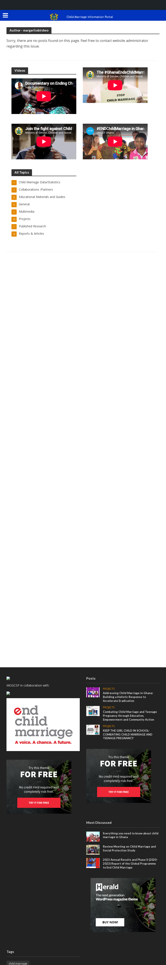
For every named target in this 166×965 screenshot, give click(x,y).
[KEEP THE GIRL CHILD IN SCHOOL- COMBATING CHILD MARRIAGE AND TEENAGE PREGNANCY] (93, 729)
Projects (109, 689)
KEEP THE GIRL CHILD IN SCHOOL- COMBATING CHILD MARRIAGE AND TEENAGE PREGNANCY (127, 734)
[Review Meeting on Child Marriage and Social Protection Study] (93, 849)
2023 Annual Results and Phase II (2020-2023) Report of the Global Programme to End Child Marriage (130, 863)
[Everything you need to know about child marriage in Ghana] (93, 836)
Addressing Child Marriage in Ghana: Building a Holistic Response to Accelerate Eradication (128, 696)
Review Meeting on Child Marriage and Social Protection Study (129, 848)
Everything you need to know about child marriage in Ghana (130, 835)
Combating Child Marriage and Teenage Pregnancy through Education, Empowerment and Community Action (130, 715)
